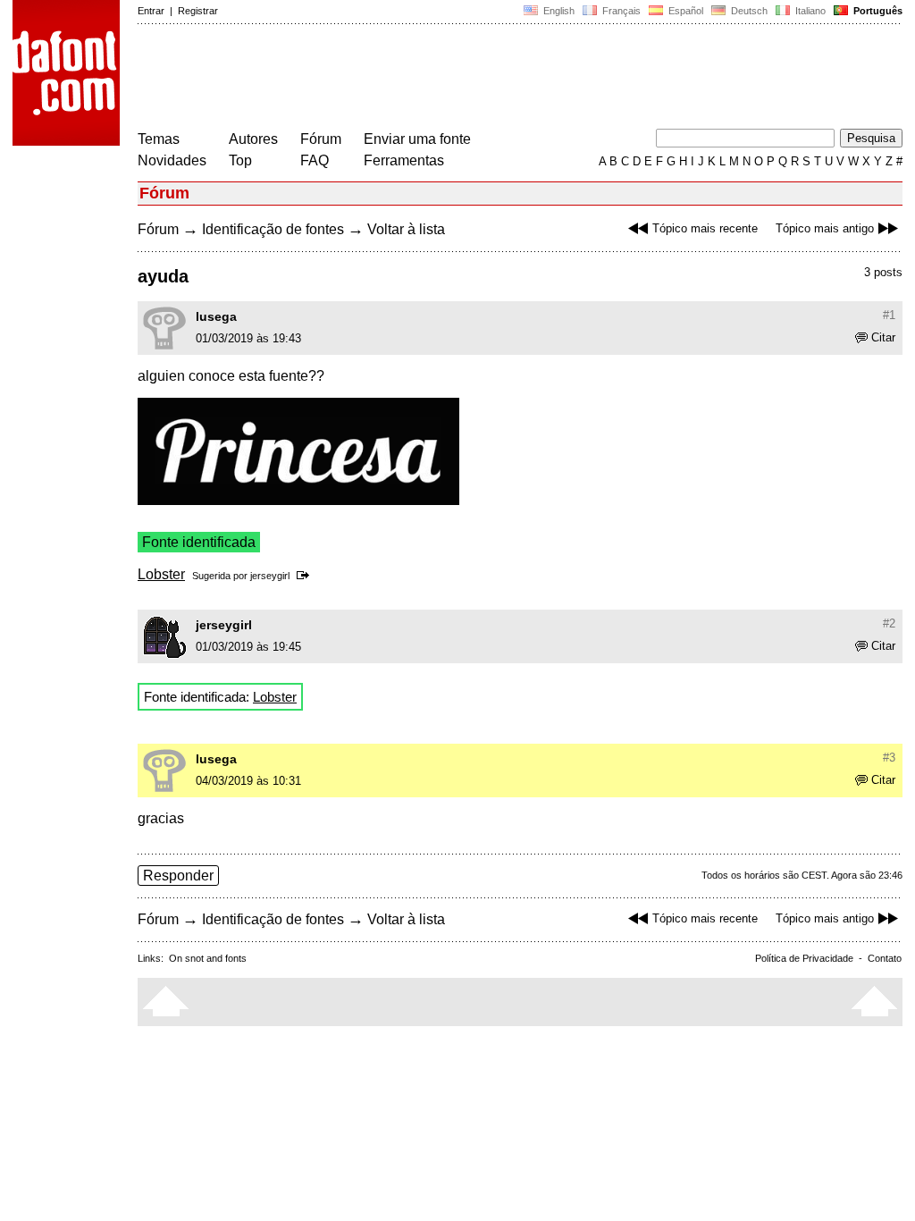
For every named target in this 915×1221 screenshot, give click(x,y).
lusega (216, 316)
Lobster (161, 574)
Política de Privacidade (804, 958)
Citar (883, 337)
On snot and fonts (208, 958)
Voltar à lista (406, 229)
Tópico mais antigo (825, 228)
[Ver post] (306, 575)
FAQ (314, 160)
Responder (178, 875)
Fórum (320, 139)
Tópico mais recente (705, 228)
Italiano (809, 10)
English (557, 10)
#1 (889, 315)
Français (620, 10)
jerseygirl (270, 575)
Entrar (151, 10)
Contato (885, 958)
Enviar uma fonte (417, 139)
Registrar (198, 10)
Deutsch (748, 10)
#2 (889, 623)
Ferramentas (404, 160)
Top (240, 160)
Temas (159, 139)
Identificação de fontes (273, 229)
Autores (253, 139)
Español (684, 10)
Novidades (172, 160)
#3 (889, 757)
